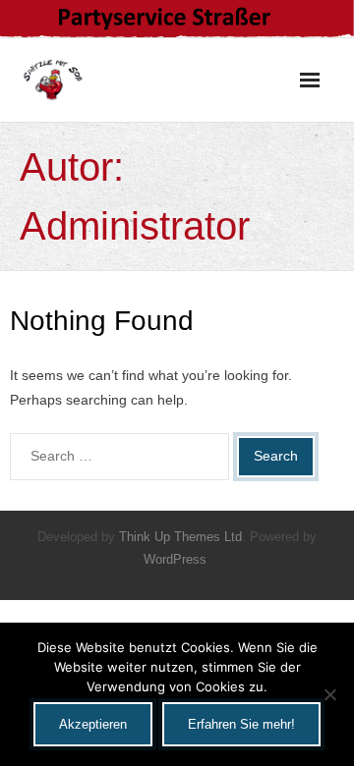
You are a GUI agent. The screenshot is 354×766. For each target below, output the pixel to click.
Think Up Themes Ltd (180, 536)
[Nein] (329, 694)
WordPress (175, 559)
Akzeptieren (93, 724)
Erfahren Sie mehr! (241, 724)
